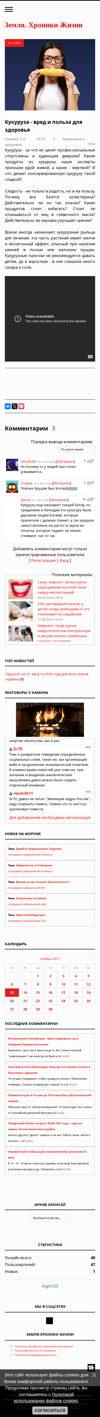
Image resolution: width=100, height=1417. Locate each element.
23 (50, 1000)
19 (89, 992)
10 (63, 984)
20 (12, 1000)
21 (25, 1000)
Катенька (46, 854)
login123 (50, 1286)
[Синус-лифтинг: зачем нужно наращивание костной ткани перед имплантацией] (20, 597)
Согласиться (50, 1410)
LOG (43, 921)
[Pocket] (21, 406)
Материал (65, 461)
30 (50, 1009)
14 (25, 992)
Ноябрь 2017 (50, 958)
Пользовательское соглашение (35, 1350)
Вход (64, 560)
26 (89, 1000)
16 (50, 992)
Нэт (43, 888)
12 (89, 984)
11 (76, 984)
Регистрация (43, 560)
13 (12, 992)
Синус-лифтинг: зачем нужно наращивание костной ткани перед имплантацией (62, 587)
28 (25, 1009)
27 (12, 1009)
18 (76, 992)
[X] (14, 406)
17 (63, 992)
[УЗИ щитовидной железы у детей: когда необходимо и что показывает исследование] (20, 619)
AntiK (66, 1169)
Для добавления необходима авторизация (50, 817)
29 (38, 1009)
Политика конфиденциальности (36, 1355)
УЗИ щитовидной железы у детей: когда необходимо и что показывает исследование (63, 608)
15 (38, 992)
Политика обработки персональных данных (44, 1346)
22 (38, 1000)
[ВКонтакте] (8, 406)
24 (63, 1000)
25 (76, 1000)
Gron (65, 1056)
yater (44, 904)
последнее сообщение (22, 854)
